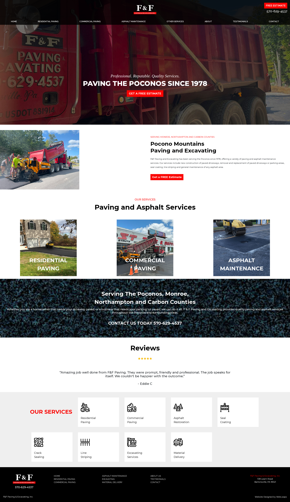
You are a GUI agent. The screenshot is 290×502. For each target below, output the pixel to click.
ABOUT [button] (208, 21)
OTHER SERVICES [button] (175, 21)
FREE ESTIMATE (276, 5)
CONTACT (274, 21)
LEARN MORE (145, 93)
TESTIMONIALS (240, 21)
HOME (14, 21)
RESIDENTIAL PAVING (48, 21)
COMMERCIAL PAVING (90, 21)
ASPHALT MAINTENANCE (134, 21)
